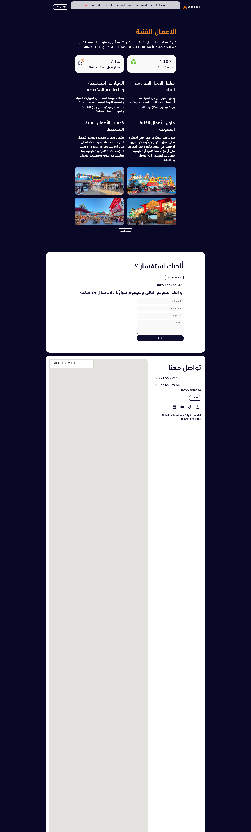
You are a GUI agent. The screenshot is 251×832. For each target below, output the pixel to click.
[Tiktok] (189, 407)
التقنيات (143, 5)
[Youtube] (182, 407)
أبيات (98, 5)
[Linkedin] (174, 407)
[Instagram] (197, 407)
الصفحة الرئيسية (158, 5)
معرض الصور (126, 5)
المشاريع (108, 5)
